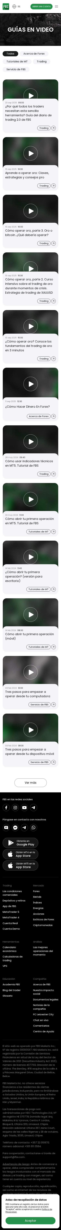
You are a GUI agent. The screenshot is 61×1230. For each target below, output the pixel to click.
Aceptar (30, 1221)
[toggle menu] (56, 7)
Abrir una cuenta (41, 6)
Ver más (30, 783)
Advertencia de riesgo (16, 1164)
